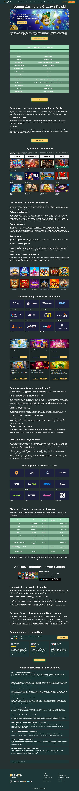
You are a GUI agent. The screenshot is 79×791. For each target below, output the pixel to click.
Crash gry (46, 156)
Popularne (16, 156)
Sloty (61, 156)
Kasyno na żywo (31, 156)
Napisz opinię (62, 637)
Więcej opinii (39, 659)
